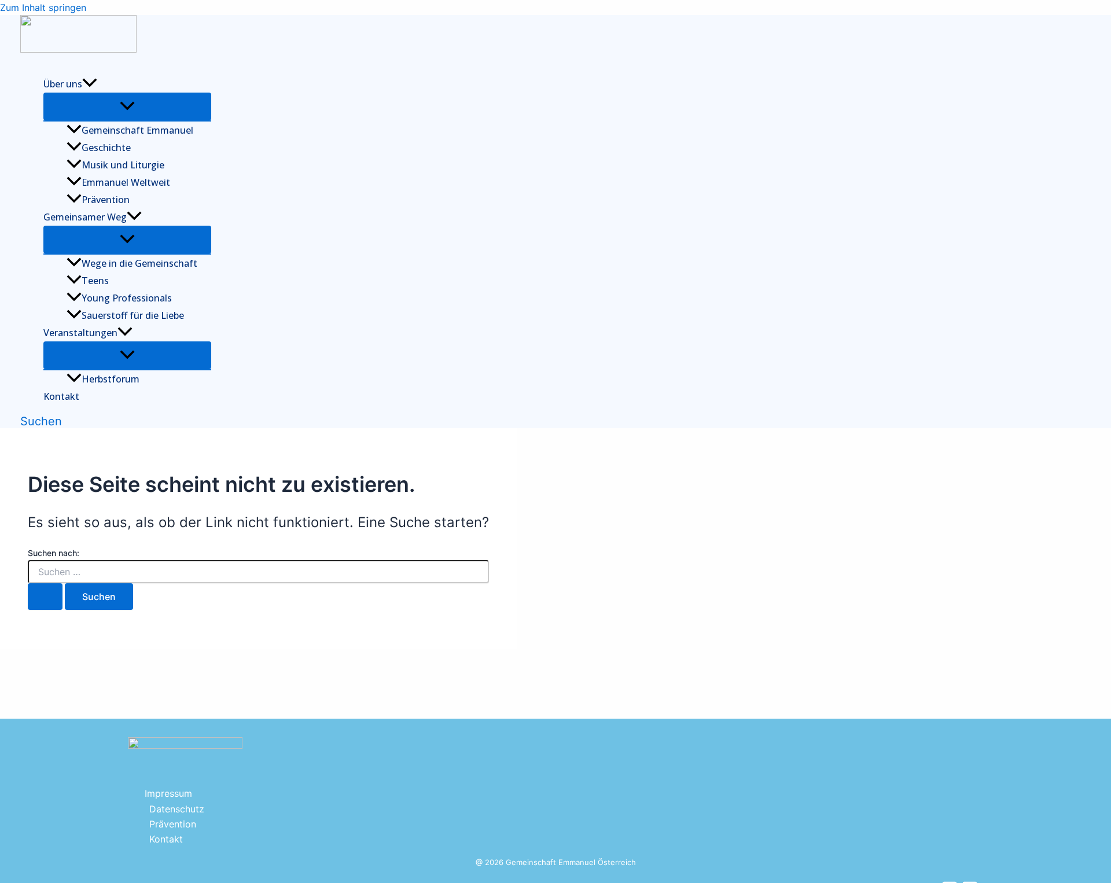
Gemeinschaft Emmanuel (137, 130)
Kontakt (61, 396)
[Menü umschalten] (127, 106)
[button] (89, 84)
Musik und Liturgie (123, 165)
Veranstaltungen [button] (80, 332)
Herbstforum (110, 379)
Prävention (106, 199)
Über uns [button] (62, 84)
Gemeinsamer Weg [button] (85, 217)
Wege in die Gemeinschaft (139, 263)
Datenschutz (176, 809)
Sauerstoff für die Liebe (133, 315)
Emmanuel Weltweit (126, 182)
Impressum (168, 793)
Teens (95, 280)
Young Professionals (127, 298)
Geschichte (106, 147)
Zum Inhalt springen (43, 7)
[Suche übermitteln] (45, 596)
